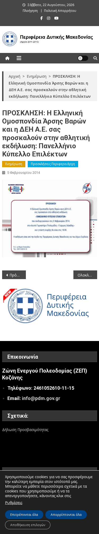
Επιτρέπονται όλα (24, 514)
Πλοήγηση (30, 10)
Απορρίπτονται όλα (66, 514)
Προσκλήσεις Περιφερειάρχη (53, 164)
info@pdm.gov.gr (41, 398)
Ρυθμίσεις (13, 502)
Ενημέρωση (13, 164)
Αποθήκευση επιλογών (27, 525)
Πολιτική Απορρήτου (60, 10)
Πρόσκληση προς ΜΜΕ (18, 275)
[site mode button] (83, 58)
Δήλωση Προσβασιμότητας (25, 429)
